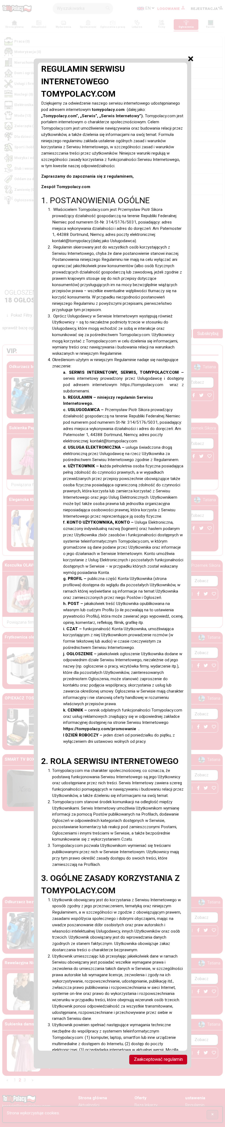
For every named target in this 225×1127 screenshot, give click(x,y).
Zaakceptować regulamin (158, 1059)
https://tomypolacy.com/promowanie (100, 728)
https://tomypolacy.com (145, 384)
